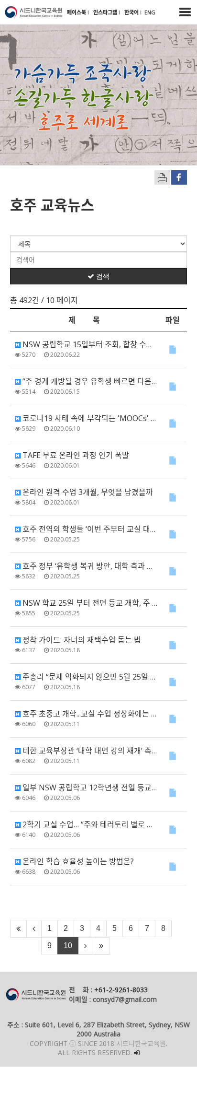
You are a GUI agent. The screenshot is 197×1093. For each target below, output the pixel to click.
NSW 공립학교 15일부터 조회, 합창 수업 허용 (89, 344)
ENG (149, 12)
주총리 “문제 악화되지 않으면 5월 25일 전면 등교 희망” (89, 676)
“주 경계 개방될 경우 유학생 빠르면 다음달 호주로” (89, 381)
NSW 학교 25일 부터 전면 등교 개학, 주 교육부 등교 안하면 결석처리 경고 (89, 603)
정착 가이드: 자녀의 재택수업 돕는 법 (81, 640)
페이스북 (77, 12)
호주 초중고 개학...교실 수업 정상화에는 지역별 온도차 (89, 713)
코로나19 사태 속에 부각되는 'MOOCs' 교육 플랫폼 (89, 418)
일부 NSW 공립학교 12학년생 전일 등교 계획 (89, 787)
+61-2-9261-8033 (121, 989)
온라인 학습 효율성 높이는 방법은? (77, 861)
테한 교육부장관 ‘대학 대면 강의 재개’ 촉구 (89, 750)
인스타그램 (106, 12)
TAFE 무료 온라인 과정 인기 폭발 (75, 455)
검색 (101, 276)
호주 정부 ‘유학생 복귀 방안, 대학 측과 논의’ (89, 566)
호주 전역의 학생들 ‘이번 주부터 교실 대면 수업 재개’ (89, 529)
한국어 (132, 12)
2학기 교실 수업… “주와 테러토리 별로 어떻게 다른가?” (89, 824)
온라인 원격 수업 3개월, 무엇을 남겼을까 (87, 492)
